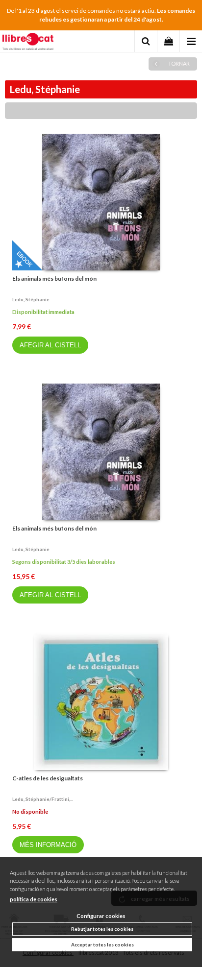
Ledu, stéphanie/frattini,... (42, 799)
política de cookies (33, 899)
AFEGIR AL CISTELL (50, 345)
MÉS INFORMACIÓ (48, 844)
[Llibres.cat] (27, 42)
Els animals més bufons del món (54, 278)
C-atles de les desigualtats (47, 778)
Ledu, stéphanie (31, 299)
